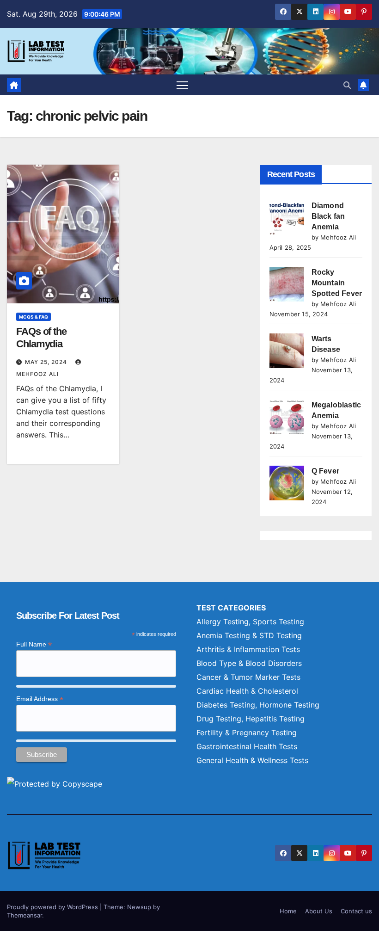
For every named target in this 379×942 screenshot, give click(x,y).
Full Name (34, 644)
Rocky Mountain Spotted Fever (337, 282)
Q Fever (325, 471)
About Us (318, 911)
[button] (347, 85)
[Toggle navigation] (182, 85)
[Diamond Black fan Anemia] (286, 217)
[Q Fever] (286, 483)
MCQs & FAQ (33, 317)
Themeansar (24, 915)
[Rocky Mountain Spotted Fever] (286, 284)
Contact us (356, 911)
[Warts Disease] (286, 350)
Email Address (39, 699)
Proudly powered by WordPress (53, 907)
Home (288, 911)
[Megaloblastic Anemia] (286, 417)
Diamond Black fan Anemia (328, 216)
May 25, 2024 (47, 361)
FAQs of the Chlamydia (41, 337)
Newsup (139, 907)
